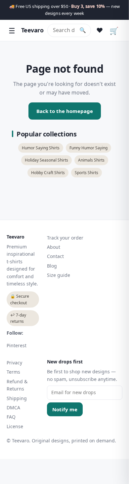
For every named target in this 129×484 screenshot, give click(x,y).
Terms (13, 372)
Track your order (65, 238)
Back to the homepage (64, 111)
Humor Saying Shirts (41, 148)
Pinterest (16, 345)
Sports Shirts (86, 172)
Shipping (17, 398)
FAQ (11, 417)
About (53, 247)
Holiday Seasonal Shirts (46, 160)
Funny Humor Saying (88, 148)
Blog (52, 266)
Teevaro (32, 30)
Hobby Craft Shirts (48, 172)
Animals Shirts (91, 160)
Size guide (58, 275)
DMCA (13, 407)
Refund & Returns (17, 385)
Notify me (64, 409)
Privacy (14, 362)
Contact (55, 256)
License (15, 426)
